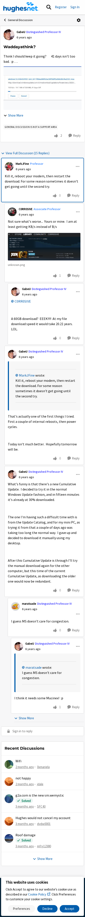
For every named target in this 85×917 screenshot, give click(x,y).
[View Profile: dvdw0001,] (9, 821)
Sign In (75, 7)
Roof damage (25, 835)
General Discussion (20, 20)
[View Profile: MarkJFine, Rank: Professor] (9, 166)
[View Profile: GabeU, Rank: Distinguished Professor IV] (8, 34)
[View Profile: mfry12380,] (9, 838)
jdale (40, 784)
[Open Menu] (79, 20)
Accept (69, 909)
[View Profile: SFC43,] (9, 798)
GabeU (21, 32)
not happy (23, 778)
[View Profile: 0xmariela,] (9, 764)
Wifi (18, 761)
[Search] (48, 7)
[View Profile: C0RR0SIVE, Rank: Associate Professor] (12, 211)
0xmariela (43, 767)
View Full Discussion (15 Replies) (27, 153)
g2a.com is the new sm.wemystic (39, 795)
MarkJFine (22, 164)
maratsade (29, 604)
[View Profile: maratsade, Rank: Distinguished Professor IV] (15, 606)
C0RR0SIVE (25, 209)
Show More (15, 115)
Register (61, 7)
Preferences (21, 909)
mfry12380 (44, 846)
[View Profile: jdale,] (9, 781)
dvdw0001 (44, 824)
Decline (47, 909)
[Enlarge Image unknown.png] (44, 246)
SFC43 (41, 806)
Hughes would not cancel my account (43, 818)
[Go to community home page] (21, 7)
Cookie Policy (37, 894)
